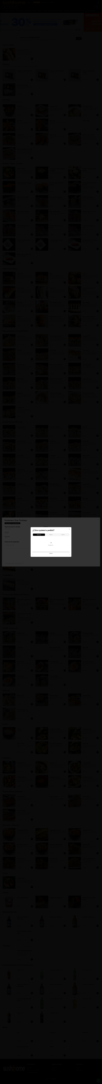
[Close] (98, 519)
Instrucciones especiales (12, 542)
